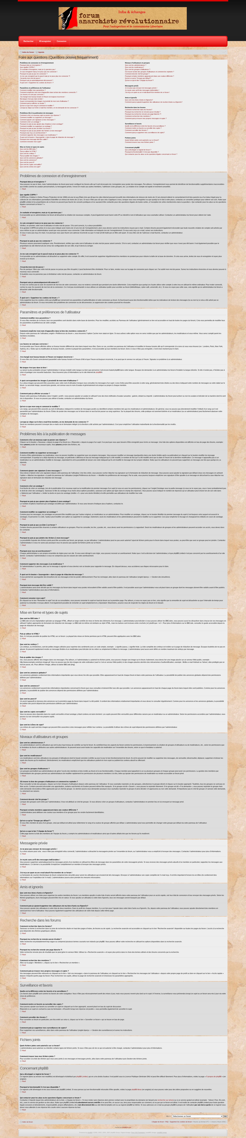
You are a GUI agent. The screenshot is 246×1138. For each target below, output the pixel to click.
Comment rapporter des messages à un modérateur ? (38, 135)
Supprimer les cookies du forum (181, 1122)
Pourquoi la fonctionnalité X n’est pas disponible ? (142, 152)
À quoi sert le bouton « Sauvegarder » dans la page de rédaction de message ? (47, 137)
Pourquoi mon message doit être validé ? (34, 139)
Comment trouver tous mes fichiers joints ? (140, 142)
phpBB (98, 372)
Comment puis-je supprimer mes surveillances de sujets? (145, 132)
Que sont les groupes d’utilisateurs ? (137, 69)
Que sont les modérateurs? (134, 67)
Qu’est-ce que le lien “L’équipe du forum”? (139, 80)
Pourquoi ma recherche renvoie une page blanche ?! (143, 114)
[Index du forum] (124, 29)
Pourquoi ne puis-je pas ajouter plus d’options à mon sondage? (41, 124)
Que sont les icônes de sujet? (30, 167)
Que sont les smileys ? (28, 153)
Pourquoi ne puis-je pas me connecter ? (33, 74)
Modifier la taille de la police (224, 51)
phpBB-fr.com (126, 1127)
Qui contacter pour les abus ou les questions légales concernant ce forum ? (151, 154)
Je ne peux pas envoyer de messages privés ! (141, 88)
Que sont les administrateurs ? (135, 65)
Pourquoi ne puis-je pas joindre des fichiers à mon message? (41, 131)
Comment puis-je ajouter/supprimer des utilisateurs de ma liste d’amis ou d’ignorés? (153, 102)
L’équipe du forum (158, 1122)
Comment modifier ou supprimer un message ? (36, 117)
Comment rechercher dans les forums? (138, 109)
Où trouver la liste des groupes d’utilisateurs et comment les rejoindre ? (149, 72)
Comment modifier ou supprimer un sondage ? (36, 126)
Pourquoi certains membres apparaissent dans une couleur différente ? (149, 76)
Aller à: (168, 1116)
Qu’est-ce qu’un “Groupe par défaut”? (138, 78)
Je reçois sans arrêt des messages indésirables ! (142, 90)
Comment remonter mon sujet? (30, 141)
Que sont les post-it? (27, 162)
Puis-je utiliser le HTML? (28, 151)
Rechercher (28, 41)
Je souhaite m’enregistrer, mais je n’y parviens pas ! (38, 69)
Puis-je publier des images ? (29, 156)
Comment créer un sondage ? (30, 122)
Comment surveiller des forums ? (136, 130)
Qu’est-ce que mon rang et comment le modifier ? (37, 105)
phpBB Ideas (137, 1090)
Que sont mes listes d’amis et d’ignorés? (139, 100)
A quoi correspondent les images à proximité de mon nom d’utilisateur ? (44, 101)
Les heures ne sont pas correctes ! (32, 94)
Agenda (41, 52)
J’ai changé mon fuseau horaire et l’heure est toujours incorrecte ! (42, 97)
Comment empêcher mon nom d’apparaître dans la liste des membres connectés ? (48, 92)
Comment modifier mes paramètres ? (33, 90)
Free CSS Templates (138, 1132)
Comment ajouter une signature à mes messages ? (37, 120)
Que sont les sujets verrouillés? (31, 164)
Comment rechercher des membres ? (138, 116)
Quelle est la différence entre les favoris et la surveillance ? (145, 126)
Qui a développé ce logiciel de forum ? (138, 150)
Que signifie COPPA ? (27, 67)
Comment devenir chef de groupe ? (137, 74)
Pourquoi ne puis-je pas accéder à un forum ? (35, 128)
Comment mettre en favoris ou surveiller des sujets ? (143, 128)
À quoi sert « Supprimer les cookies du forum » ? (37, 83)
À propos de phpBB (213, 1077)
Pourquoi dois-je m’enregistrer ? (31, 65)
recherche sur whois (165, 1100)
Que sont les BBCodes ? (28, 149)
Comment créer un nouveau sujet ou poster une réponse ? (40, 115)
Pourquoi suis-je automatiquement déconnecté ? (36, 80)
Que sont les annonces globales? (31, 158)
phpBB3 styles (162, 1132)
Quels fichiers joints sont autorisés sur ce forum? (142, 140)
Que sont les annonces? (28, 160)
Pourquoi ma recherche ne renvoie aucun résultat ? (142, 112)
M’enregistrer (45, 41)
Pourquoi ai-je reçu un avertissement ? (33, 133)
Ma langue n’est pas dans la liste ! (31, 99)
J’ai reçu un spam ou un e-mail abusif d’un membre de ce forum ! (147, 92)
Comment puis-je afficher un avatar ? (32, 103)
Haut (24, 189)
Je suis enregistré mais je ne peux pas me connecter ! (38, 72)
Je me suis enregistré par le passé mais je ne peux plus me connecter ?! (45, 76)
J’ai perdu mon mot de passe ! (30, 78)
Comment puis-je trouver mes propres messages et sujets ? (146, 118)
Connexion (61, 41)
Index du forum (28, 52)
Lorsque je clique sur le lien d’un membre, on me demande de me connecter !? (49, 108)
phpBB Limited (82, 1077)
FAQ (166, 1122)
